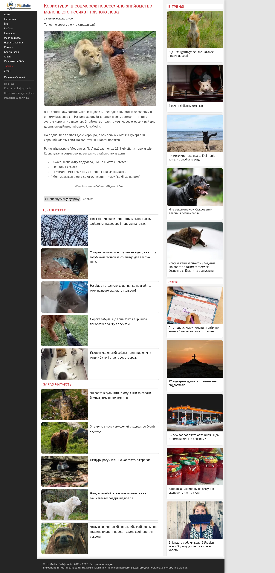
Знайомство (84, 186)
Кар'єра (8, 28)
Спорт (7, 56)
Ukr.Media (93, 126)
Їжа (6, 23)
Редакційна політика (16, 97)
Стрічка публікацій (14, 77)
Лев (121, 186)
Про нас (9, 83)
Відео (111, 186)
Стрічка (88, 199)
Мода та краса (12, 38)
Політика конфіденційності (20, 93)
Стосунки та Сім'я (14, 61)
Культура (9, 33)
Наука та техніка (13, 42)
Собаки (99, 186)
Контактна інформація (17, 88)
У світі (7, 70)
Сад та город (11, 52)
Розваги (8, 47)
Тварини (8, 66)
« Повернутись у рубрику (62, 199)
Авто (7, 14)
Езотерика (10, 19)
